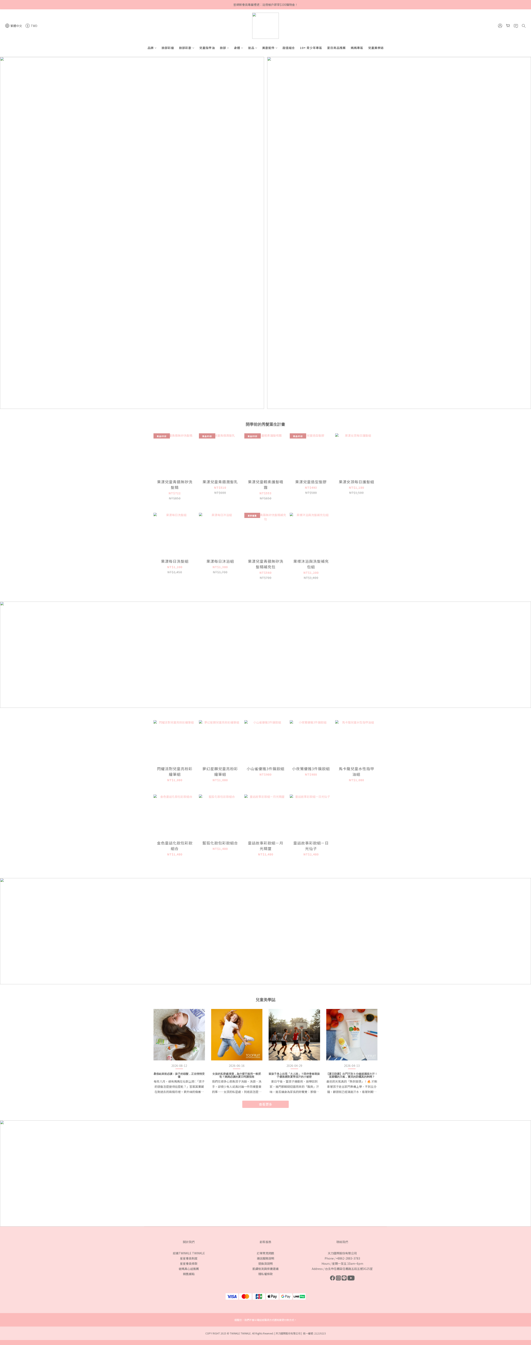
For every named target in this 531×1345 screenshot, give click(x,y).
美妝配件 (268, 48)
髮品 (251, 48)
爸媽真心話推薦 (189, 1269)
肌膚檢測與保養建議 (265, 1269)
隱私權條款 (265, 1274)
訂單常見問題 (265, 1253)
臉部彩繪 (168, 48)
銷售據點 (189, 1274)
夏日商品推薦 (336, 48)
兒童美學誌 (376, 48)
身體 (237, 48)
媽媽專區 (357, 48)
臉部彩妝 (185, 48)
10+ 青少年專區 (311, 48)
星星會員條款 (188, 1263)
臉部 (223, 48)
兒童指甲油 (207, 48)
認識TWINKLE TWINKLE (189, 1253)
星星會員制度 (188, 1258)
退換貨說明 (265, 1263)
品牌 (150, 48)
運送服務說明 (265, 1258)
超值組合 (289, 48)
